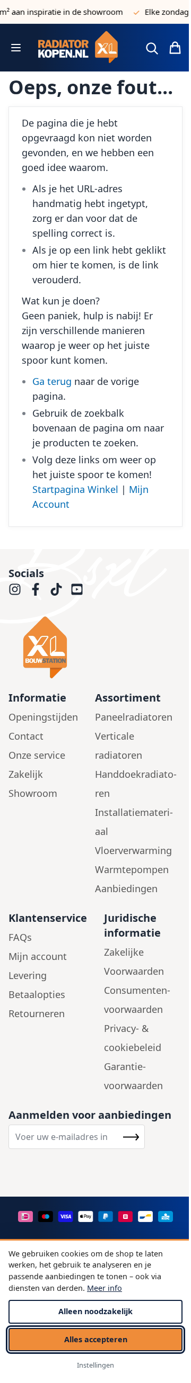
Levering (27, 975)
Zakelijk (25, 774)
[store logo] (81, 47)
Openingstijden (43, 717)
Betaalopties (36, 994)
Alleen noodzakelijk (95, 1311)
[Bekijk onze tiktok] (56, 589)
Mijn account (37, 956)
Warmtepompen (132, 869)
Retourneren (36, 1013)
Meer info (104, 1288)
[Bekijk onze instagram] (14, 589)
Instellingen (95, 1365)
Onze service (36, 755)
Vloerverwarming (133, 850)
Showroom (32, 793)
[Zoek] (151, 48)
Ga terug (52, 381)
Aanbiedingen (126, 888)
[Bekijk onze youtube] (77, 589)
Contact (26, 736)
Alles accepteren (95, 1339)
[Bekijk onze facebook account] (35, 589)
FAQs (20, 937)
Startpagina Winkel (75, 489)
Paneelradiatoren (133, 717)
